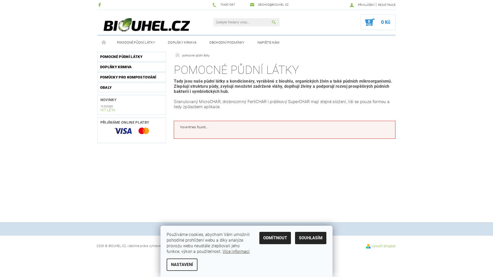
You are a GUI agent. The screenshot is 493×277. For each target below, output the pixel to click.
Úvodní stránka (104, 42)
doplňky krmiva (182, 42)
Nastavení (182, 264)
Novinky (108, 100)
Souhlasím (311, 237)
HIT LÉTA (108, 110)
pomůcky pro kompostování (128, 77)
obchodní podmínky (226, 42)
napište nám (269, 42)
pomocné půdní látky (136, 42)
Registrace (386, 5)
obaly (106, 87)
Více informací (236, 251)
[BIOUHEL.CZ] (147, 25)
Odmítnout (275, 237)
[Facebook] (100, 5)
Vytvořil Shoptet (383, 246)
